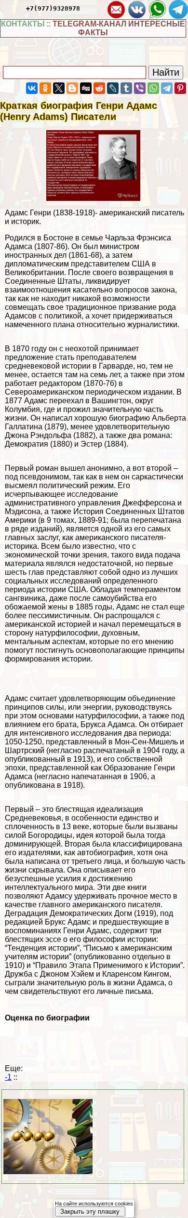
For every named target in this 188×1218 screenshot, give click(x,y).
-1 (8, 1077)
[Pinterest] (180, 88)
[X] (59, 88)
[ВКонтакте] (32, 88)
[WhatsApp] (153, 88)
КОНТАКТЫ (23, 24)
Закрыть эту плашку (90, 1211)
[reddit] (99, 88)
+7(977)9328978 (53, 8)
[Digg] (86, 88)
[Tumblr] (126, 88)
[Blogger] (72, 88)
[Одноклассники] (45, 88)
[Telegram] (167, 88)
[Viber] (140, 88)
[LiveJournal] (113, 88)
